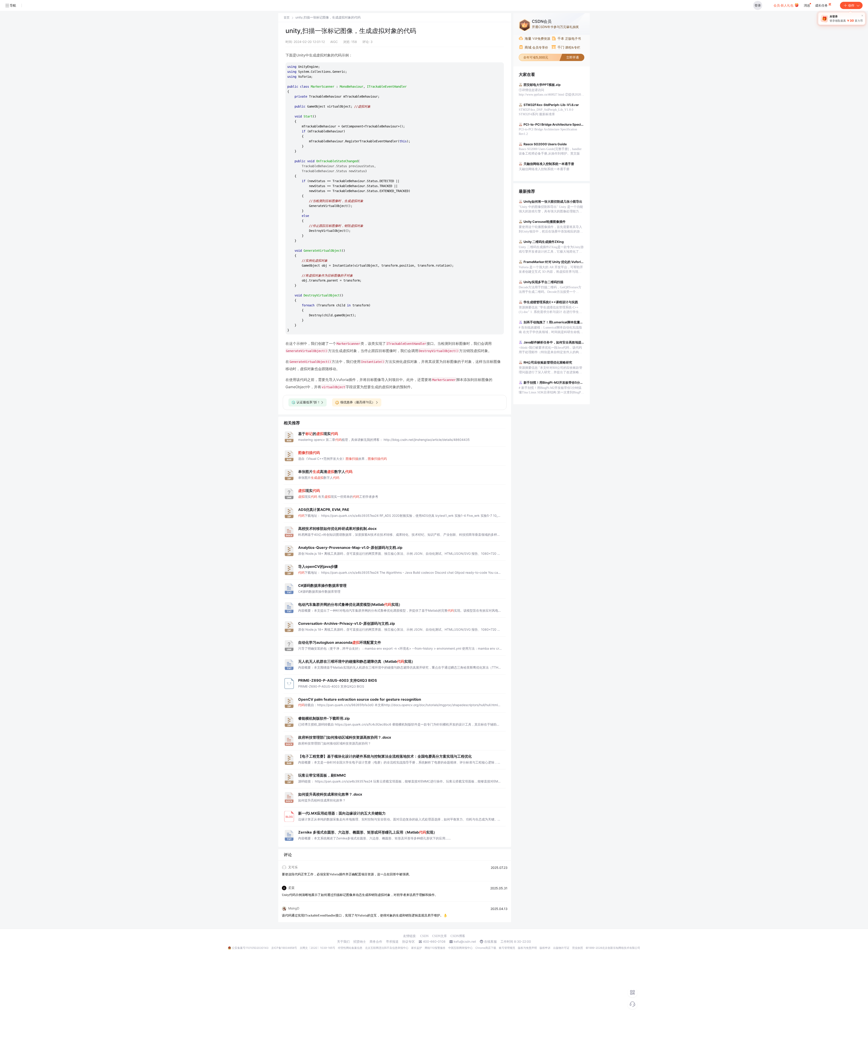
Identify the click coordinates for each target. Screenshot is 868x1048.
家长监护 (416, 947)
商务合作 (376, 941)
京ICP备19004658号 (284, 947)
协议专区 (408, 941)
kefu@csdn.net (465, 941)
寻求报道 (392, 941)
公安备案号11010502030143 (250, 947)
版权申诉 (545, 947)
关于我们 (343, 941)
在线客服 (490, 941)
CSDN (424, 936)
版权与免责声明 (527, 947)
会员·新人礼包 (784, 5)
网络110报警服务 (435, 947)
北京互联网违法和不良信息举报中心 (386, 947)
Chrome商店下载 (485, 947)
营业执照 (577, 947)
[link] (287, 17)
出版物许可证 (561, 947)
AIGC (334, 42)
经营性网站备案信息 (350, 947)
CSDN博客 (458, 936)
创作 (851, 5)
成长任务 (822, 5)
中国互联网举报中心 (460, 947)
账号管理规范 (507, 947)
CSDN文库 (439, 936)
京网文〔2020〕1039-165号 (317, 947)
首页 (287, 17)
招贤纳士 (359, 941)
